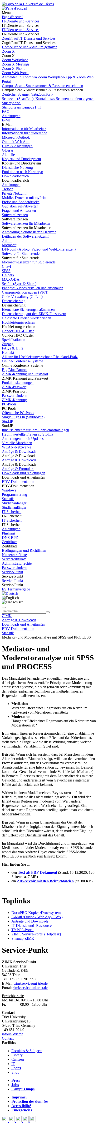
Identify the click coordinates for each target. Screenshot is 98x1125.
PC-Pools (9, 404)
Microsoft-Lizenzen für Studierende (28, 262)
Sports (16, 1068)
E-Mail (7, 120)
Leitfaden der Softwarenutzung (25, 236)
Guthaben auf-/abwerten (20, 206)
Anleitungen (11, 116)
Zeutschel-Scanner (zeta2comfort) (27, 94)
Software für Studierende (20, 253)
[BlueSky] (12, 1121)
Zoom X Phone (13, 68)
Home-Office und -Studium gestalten (29, 47)
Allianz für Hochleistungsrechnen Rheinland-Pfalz (40, 357)
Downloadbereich (15, 176)
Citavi (6, 266)
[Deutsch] (10, 593)
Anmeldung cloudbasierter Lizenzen (29, 232)
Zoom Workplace (15, 60)
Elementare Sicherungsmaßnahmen (28, 309)
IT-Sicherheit (11, 512)
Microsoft (9, 245)
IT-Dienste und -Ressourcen (32, 925)
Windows (9, 490)
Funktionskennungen (18, 383)
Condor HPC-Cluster (18, 331)
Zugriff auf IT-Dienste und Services (28, 38)
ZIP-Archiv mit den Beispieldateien (45, 881)
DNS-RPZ (10, 537)
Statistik (8, 499)
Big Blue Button (14, 370)
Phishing (8, 533)
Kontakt (8, 352)
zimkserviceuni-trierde (31, 983)
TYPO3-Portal (22, 930)
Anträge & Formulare (18, 469)
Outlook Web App (15, 142)
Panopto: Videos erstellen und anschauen (32, 288)
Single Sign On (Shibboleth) (23, 417)
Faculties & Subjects (26, 1051)
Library (17, 1055)
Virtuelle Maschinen (17, 443)
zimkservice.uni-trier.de (30, 988)
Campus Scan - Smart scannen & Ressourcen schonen (42, 86)
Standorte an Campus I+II (21, 107)
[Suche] (4, 607)
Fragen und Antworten (19, 210)
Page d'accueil (12, 17)
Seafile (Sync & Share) (19, 284)
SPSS (6, 271)
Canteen (17, 1059)
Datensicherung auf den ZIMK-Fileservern (34, 314)
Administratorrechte (17, 563)
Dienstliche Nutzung (17, 167)
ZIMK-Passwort (14, 387)
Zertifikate (9, 542)
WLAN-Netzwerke (16, 447)
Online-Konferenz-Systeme (22, 361)
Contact (8, 1038)
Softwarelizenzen (15, 215)
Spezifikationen (13, 340)
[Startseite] (28, 4)
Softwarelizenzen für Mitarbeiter (26, 223)
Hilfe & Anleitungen (17, 146)
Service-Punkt (12, 572)
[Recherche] (48, 612)
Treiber (7, 189)
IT (13, 1064)
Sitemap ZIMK (22, 938)
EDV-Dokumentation (18, 482)
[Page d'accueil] (14, 8)
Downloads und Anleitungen (23, 473)
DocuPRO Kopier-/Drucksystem (36, 913)
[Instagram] (26, 1121)
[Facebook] (5, 1121)
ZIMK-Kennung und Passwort (25, 374)
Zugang (8, 344)
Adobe (7, 241)
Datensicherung (13, 301)
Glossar (7, 150)
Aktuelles (9, 155)
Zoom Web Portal (15, 73)
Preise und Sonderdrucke (20, 202)
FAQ (6, 111)
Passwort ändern (14, 395)
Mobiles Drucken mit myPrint (24, 198)
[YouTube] (19, 1121)
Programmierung (14, 494)
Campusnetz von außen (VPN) (25, 292)
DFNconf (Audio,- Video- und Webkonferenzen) (39, 249)
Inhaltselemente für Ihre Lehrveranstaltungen (35, 430)
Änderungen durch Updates (23, 439)
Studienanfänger (14, 503)
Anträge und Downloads (30, 921)
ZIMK (7, 616)
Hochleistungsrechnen (18, 322)
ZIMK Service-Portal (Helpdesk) (36, 934)
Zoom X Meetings (15, 64)
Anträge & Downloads (19, 451)
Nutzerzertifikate (14, 555)
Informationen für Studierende (24, 133)
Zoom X (8, 51)
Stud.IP (7, 421)
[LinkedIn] (32, 1121)
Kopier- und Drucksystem (21, 159)
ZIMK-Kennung (14, 400)
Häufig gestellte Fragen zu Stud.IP (28, 434)
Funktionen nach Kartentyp (22, 172)
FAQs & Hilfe (12, 348)
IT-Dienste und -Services (20, 21)
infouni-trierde (12, 1034)
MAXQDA (11, 279)
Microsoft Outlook (16, 137)
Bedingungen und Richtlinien (24, 550)
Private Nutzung (14, 193)
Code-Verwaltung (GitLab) (22, 297)
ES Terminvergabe (16, 589)
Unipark (8, 275)
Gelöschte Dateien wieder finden (26, 318)
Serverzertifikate (14, 559)
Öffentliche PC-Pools (18, 413)
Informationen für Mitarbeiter (24, 129)
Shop (15, 1072)
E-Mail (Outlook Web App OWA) (37, 917)
